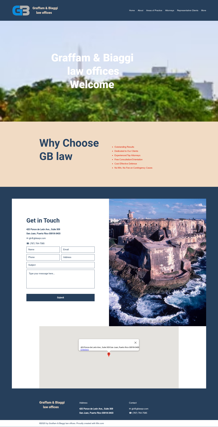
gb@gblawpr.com (37, 238)
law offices (42, 13)
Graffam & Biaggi (45, 8)
